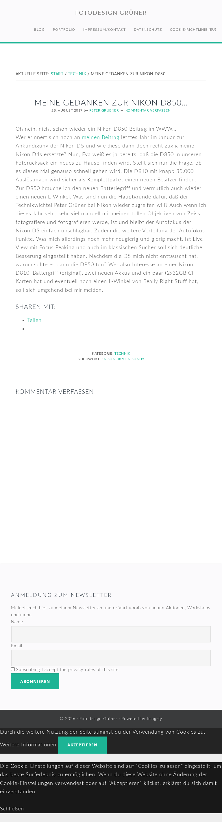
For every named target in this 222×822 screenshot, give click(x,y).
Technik (122, 353)
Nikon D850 (115, 359)
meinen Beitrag (100, 137)
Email (16, 646)
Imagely (154, 719)
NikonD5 (136, 359)
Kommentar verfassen (148, 110)
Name (17, 622)
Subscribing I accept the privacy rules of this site (67, 670)
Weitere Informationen (28, 745)
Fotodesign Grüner (111, 13)
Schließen (12, 809)
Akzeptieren (82, 745)
